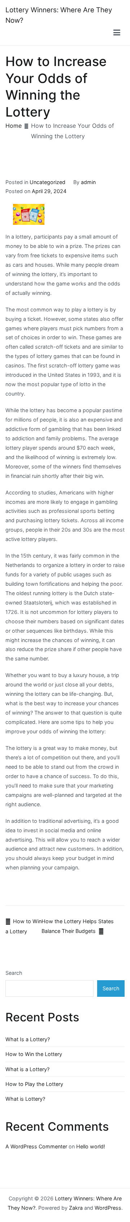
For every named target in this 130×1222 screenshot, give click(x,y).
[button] (117, 33)
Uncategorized (47, 182)
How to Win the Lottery (33, 1054)
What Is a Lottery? (27, 1039)
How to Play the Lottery (34, 1084)
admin (88, 182)
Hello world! (90, 1146)
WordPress (108, 1208)
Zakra (76, 1208)
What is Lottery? (25, 1099)
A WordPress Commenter (36, 1146)
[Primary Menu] (116, 33)
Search (13, 973)
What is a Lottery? (27, 1069)
